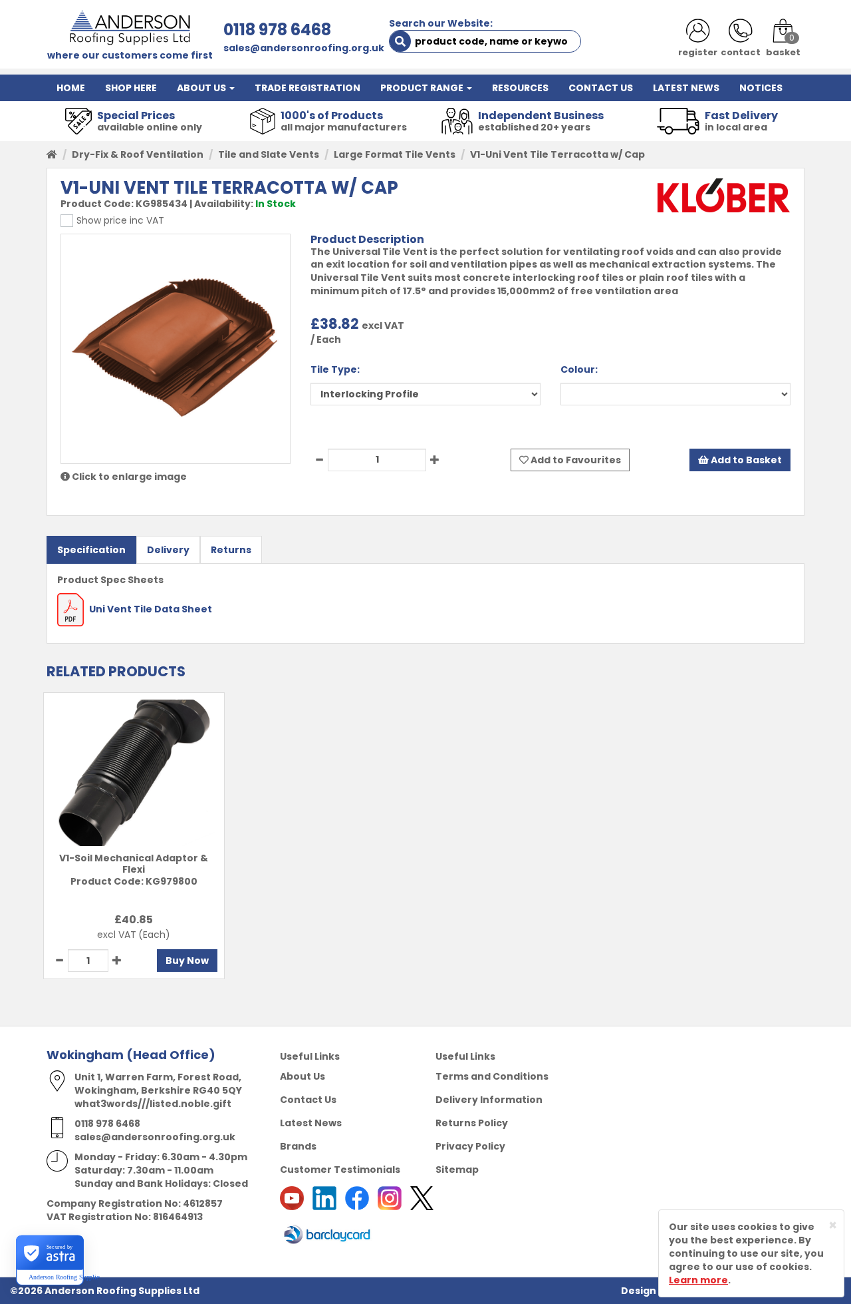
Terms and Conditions (491, 1076)
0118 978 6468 (277, 30)
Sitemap (457, 1169)
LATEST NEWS (686, 88)
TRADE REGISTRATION (307, 88)
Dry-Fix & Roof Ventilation (137, 154)
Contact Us (308, 1099)
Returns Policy (471, 1123)
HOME (71, 88)
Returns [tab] (231, 549)
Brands (298, 1146)
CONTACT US (600, 88)
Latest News (311, 1123)
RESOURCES (520, 88)
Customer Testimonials (340, 1169)
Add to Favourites (575, 460)
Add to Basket (745, 460)
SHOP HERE (131, 88)
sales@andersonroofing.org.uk (303, 48)
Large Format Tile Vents (394, 154)
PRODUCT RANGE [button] (422, 88)
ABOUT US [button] (202, 88)
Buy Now (187, 960)
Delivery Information (489, 1099)
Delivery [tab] (168, 549)
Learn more (698, 1280)
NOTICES (761, 88)
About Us (302, 1076)
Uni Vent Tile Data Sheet (149, 609)
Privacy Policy (470, 1146)
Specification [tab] (91, 549)
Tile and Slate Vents (268, 154)
